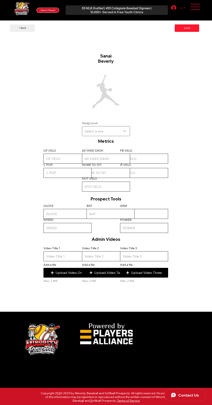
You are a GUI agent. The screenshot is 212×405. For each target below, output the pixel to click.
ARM (123, 205)
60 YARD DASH (92, 150)
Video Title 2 (90, 248)
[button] (67, 273)
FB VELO (126, 150)
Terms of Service (128, 401)
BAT (89, 205)
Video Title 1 (51, 248)
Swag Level (90, 123)
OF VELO (49, 150)
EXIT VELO (89, 178)
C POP (48, 164)
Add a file (49, 264)
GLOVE (48, 205)
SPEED (48, 219)
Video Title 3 (128, 248)
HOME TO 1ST (92, 164)
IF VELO (125, 164)
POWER (125, 219)
